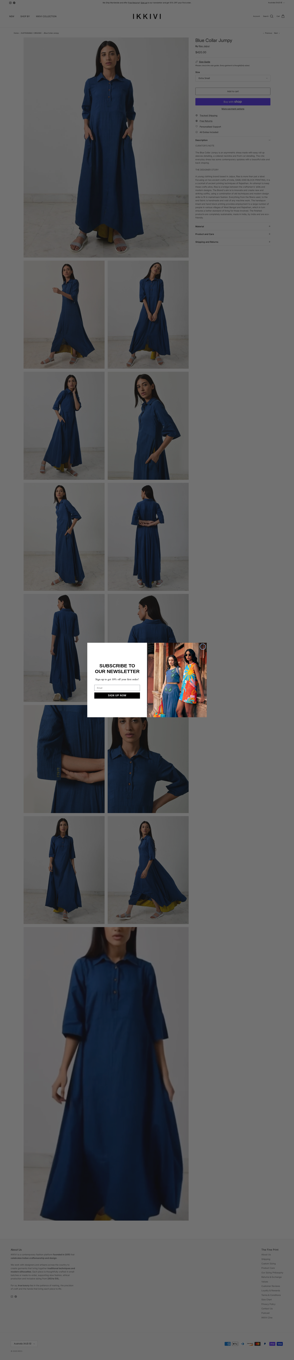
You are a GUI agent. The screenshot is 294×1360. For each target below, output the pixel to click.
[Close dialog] (202, 646)
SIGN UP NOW (117, 695)
